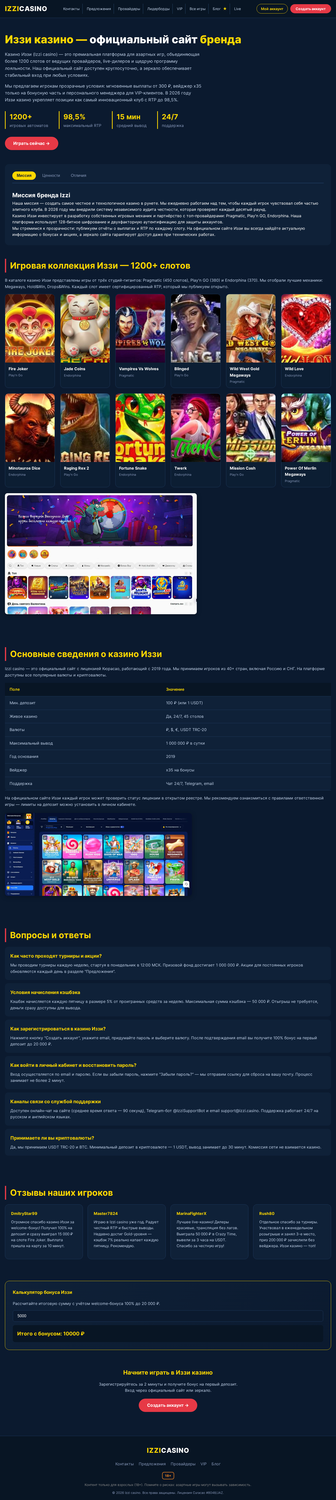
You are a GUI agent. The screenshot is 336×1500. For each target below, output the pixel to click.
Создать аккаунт (311, 9)
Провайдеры (129, 9)
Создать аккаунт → (168, 1405)
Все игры (198, 9)
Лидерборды (158, 9)
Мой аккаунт (272, 9)
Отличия (78, 175)
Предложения (99, 9)
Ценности (51, 175)
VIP (180, 9)
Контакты (71, 9)
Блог (220, 8)
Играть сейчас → (31, 143)
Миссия (24, 175)
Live (237, 9)
